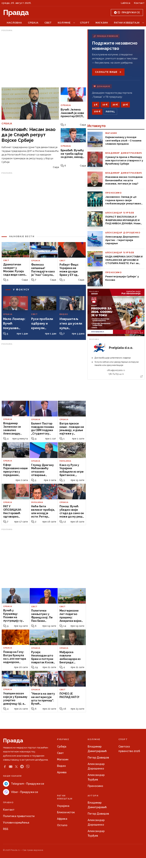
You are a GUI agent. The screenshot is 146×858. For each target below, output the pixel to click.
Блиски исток (66, 812)
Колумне (64, 22)
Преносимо (95, 785)
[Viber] (28, 766)
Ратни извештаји (127, 22)
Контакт (139, 3)
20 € (115, 104)
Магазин (102, 22)
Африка (62, 818)
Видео (61, 765)
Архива (62, 772)
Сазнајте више (106, 72)
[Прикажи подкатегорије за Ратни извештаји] (143, 23)
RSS (5, 829)
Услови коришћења (16, 822)
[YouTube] (11, 767)
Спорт (85, 22)
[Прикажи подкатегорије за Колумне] (74, 23)
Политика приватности (18, 816)
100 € (97, 111)
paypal (110, 111)
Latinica (125, 3)
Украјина (63, 805)
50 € (125, 104)
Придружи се (131, 12)
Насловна (14, 22)
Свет (48, 22)
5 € (96, 104)
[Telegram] (22, 766)
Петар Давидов (98, 757)
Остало (62, 825)
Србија (33, 22)
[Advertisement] (44, 59)
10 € (105, 104)
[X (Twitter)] (16, 766)
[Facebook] (4, 766)
